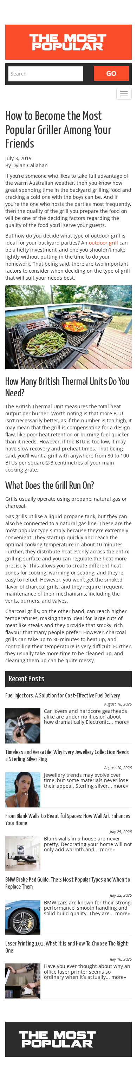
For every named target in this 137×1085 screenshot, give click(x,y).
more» (122, 722)
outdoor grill (103, 242)
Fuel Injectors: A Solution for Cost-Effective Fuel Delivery (62, 696)
